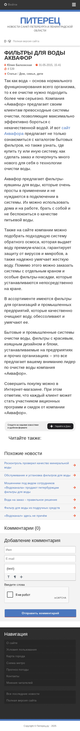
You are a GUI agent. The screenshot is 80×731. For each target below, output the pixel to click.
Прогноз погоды (17, 669)
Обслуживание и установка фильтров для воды (37, 475)
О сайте (11, 643)
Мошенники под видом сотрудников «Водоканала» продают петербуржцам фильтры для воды (31, 487)
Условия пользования (21, 649)
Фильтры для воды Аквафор (34, 55)
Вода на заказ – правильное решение (30, 499)
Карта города (15, 656)
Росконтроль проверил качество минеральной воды (36, 465)
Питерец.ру (43, 726)
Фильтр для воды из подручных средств (32, 507)
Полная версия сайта (26, 41)
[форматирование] (8, 577)
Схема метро (15, 663)
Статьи (12, 73)
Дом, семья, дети (31, 73)
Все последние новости (22, 693)
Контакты (12, 676)
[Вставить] (21, 577)
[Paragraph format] (15, 577)
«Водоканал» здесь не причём (25, 515)
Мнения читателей (19, 682)
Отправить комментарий (40, 613)
